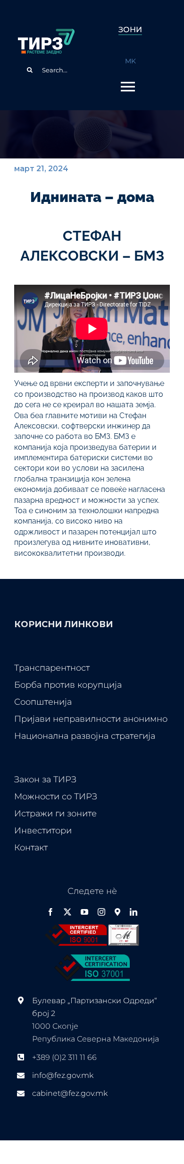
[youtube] (84, 912)
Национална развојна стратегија (84, 736)
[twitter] (67, 912)
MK (130, 61)
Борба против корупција (68, 685)
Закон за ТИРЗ (45, 779)
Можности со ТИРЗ (55, 796)
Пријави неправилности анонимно (90, 719)
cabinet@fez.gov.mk (70, 1093)
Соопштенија (43, 702)
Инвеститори (43, 830)
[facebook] (50, 912)
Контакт (31, 847)
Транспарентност (52, 668)
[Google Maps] (117, 912)
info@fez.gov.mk (62, 1075)
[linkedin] (133, 912)
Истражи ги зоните (55, 813)
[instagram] (101, 912)
